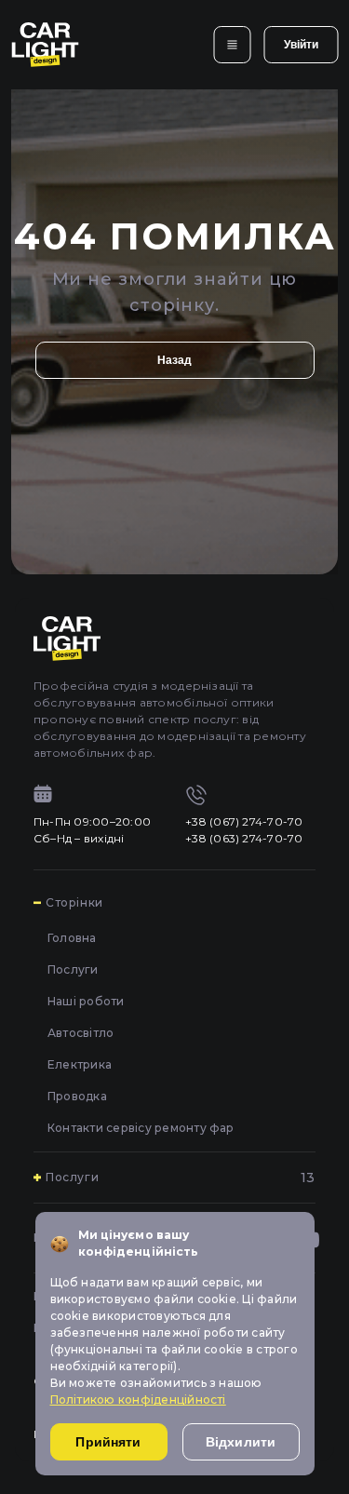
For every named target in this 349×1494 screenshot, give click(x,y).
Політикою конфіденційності (138, 1400)
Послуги (73, 969)
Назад (175, 360)
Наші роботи (86, 1001)
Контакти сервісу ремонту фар (141, 1128)
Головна (72, 938)
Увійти (301, 44)
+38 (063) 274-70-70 (244, 838)
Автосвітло (80, 1033)
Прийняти (108, 1441)
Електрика (79, 1064)
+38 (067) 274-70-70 (244, 821)
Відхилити (240, 1441)
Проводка (77, 1096)
